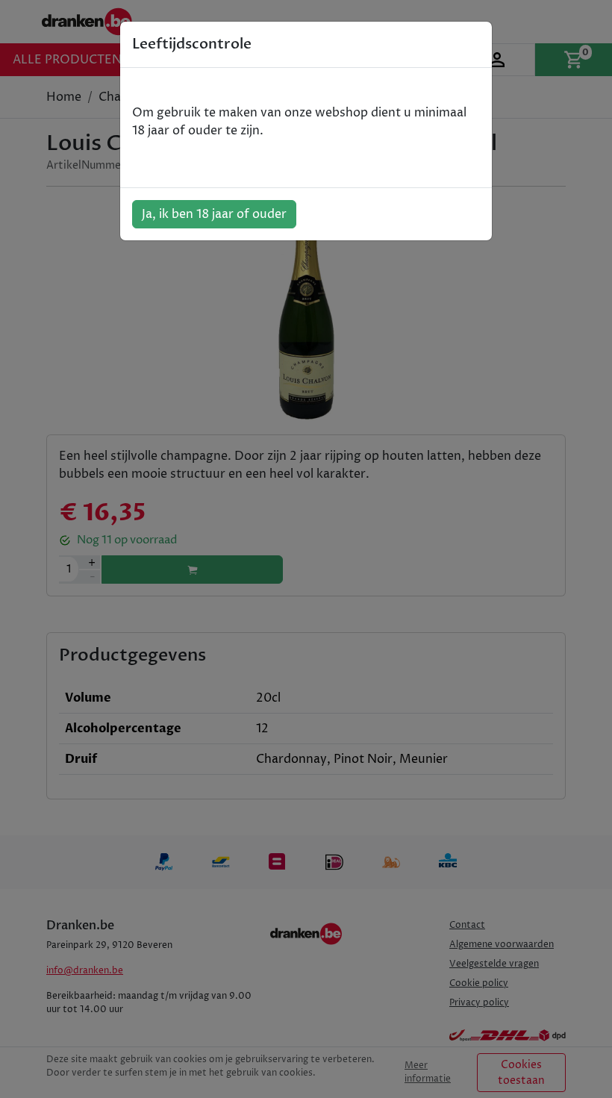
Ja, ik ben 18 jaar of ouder (214, 214)
